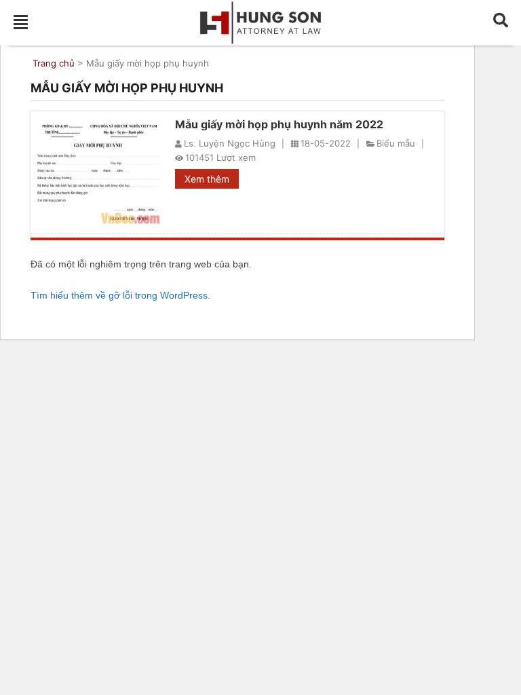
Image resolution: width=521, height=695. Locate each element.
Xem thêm (207, 179)
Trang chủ (54, 63)
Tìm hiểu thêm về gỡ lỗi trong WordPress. (120, 295)
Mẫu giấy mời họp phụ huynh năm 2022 (279, 124)
